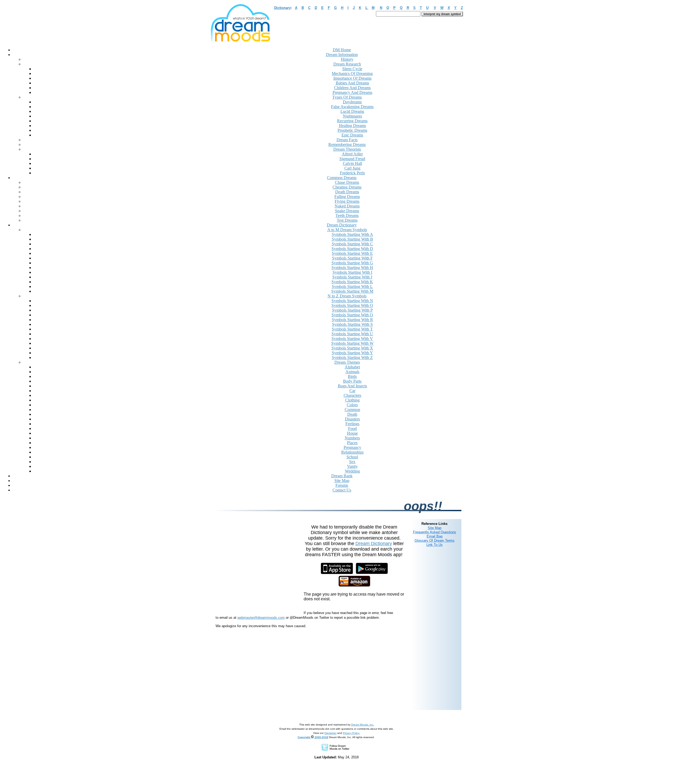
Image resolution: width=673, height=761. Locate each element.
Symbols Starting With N (352, 300)
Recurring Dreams (352, 121)
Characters (352, 395)
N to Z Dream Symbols (347, 296)
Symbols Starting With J (352, 277)
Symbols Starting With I (352, 272)
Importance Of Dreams (352, 78)
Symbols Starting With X (352, 348)
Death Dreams (347, 192)
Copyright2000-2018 (313, 737)
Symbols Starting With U (352, 334)
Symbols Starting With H (352, 267)
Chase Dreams (347, 182)
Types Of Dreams (347, 97)
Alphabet (352, 367)
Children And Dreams (352, 87)
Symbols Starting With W (352, 343)
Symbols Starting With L (352, 286)
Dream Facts (347, 140)
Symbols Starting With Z (352, 357)
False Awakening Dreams (352, 106)
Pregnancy (352, 447)
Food (352, 428)
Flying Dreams (347, 201)
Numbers (352, 438)
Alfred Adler (352, 154)
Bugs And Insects (352, 386)
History (347, 59)
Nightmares (352, 116)
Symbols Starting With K (352, 282)
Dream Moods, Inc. (362, 724)
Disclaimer (330, 733)
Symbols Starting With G (352, 263)
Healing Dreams (352, 125)
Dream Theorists (347, 149)
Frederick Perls (352, 173)
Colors (352, 405)
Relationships (352, 452)
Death (352, 414)
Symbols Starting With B (352, 239)
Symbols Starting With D (352, 248)
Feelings (352, 424)
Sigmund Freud (352, 158)
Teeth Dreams (347, 215)
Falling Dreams (347, 196)
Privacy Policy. (351, 733)
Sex (352, 461)
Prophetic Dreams (352, 130)
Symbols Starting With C (352, 244)
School (352, 457)
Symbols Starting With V (352, 338)
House (352, 433)
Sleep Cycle (352, 69)
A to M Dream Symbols (347, 229)
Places (352, 442)
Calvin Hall (352, 163)
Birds (352, 376)
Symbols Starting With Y (352, 353)
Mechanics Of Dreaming (352, 73)
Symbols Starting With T (352, 329)
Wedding (352, 471)
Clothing (352, 400)
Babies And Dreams (352, 83)
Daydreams (352, 102)
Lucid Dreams (352, 111)
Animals (352, 371)
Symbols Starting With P (352, 310)
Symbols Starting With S (352, 324)
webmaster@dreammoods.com (261, 618)
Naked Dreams (347, 206)
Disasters (352, 419)
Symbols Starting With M (352, 291)
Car (352, 390)
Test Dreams (347, 220)
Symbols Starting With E (352, 253)
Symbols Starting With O (352, 305)
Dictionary (282, 8)
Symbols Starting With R (352, 319)
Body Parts (352, 381)
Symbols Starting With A (352, 234)
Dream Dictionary (373, 543)
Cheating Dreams (347, 187)
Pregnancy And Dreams (352, 92)
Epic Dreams (352, 135)
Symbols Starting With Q (352, 315)
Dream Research (347, 64)
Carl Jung (352, 168)
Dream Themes (347, 362)
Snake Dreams (347, 211)
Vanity (352, 466)
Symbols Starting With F (352, 258)
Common (352, 409)
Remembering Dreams (347, 144)
